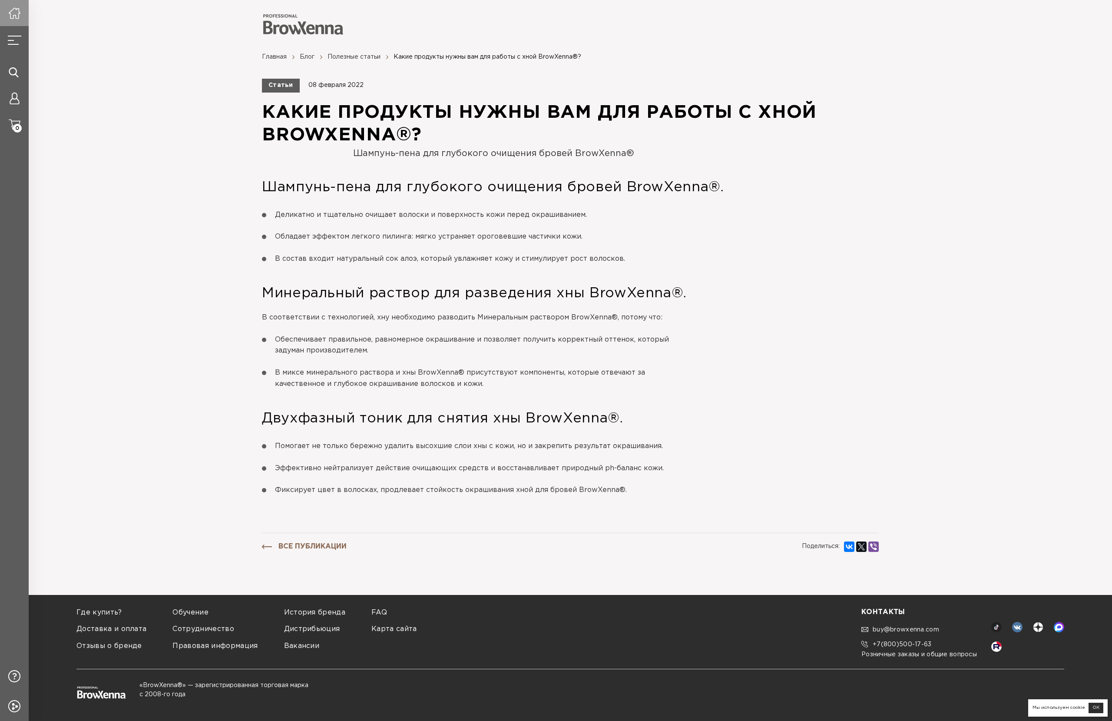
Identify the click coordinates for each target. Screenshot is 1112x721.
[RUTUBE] (996, 646)
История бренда (314, 612)
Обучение (190, 612)
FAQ (379, 612)
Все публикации (312, 546)
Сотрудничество (203, 629)
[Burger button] (14, 40)
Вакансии (302, 646)
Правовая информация (215, 646)
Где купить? (99, 612)
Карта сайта (394, 629)
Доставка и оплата (111, 629)
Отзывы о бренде (109, 646)
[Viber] (873, 547)
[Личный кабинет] (14, 98)
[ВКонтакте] (849, 547)
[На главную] (14, 13)
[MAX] (1059, 627)
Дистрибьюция (312, 629)
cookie (1077, 708)
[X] (861, 547)
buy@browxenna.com (906, 629)
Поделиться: (821, 546)
